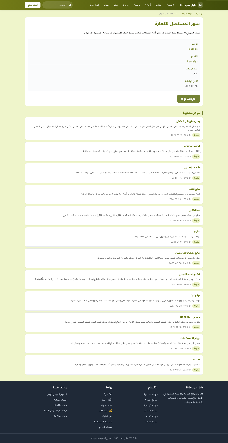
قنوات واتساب (59, 416)
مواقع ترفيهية (151, 405)
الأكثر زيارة (94, 4)
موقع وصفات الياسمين (187, 252)
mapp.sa (193, 48)
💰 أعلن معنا (105, 410)
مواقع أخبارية (151, 399)
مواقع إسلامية (151, 394)
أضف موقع (32, 5)
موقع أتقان (194, 188)
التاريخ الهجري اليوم (57, 394)
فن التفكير (194, 210)
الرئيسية (170, 4)
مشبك (196, 359)
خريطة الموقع (105, 426)
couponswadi (192, 146)
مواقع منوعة (187, 13)
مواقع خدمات (151, 410)
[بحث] (70, 5)
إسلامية (158, 4)
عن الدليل (107, 416)
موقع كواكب (194, 295)
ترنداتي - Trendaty (190, 316)
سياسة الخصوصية (103, 421)
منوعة (106, 4)
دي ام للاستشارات (190, 338)
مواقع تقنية (152, 416)
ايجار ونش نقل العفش (188, 121)
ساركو (197, 231)
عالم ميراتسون (192, 167)
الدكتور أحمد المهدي (189, 274)
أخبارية (148, 4)
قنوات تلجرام (60, 405)
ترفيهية (137, 4)
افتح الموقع (189, 98)
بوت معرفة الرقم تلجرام (55, 410)
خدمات (125, 4)
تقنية (115, 4)
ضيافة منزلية (60, 399)
